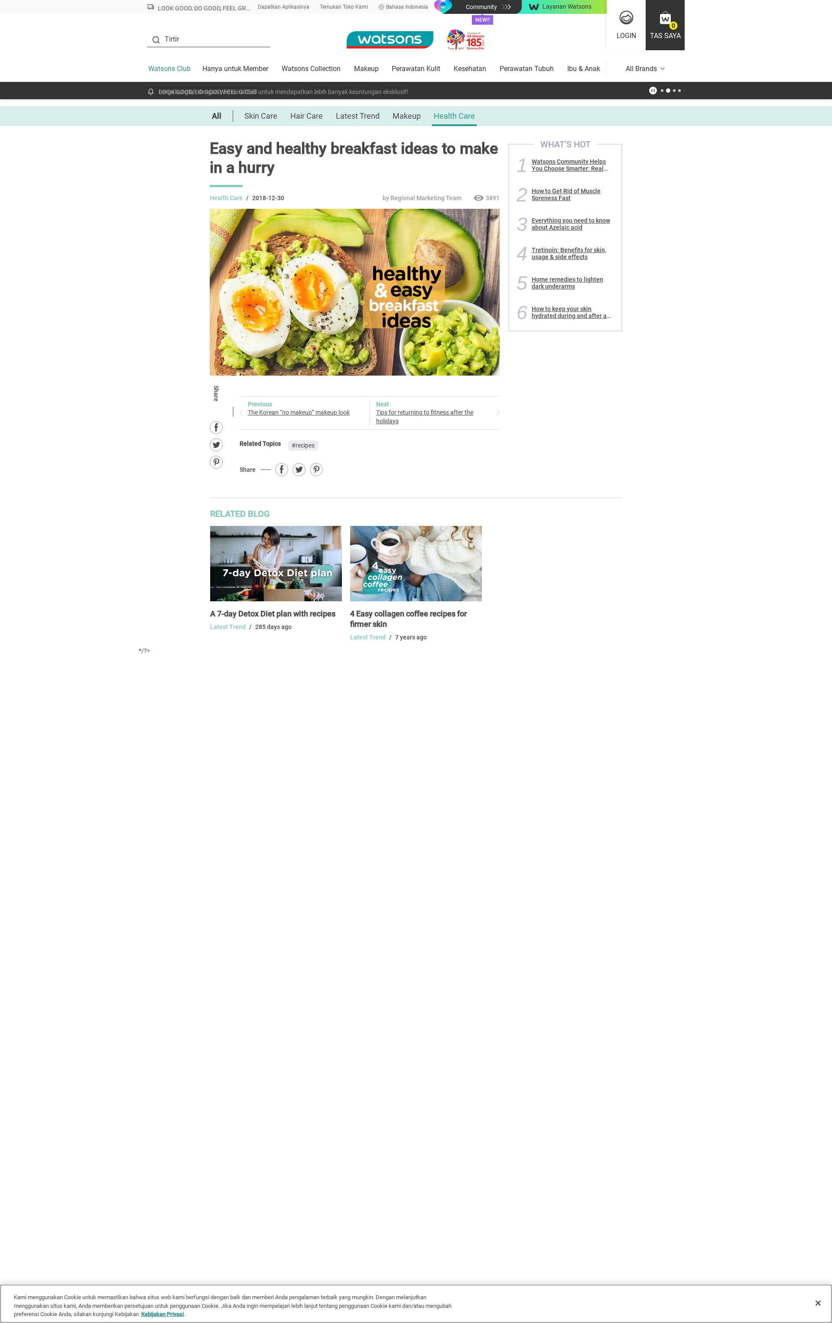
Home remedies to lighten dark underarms (567, 283)
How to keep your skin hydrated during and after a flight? (569, 312)
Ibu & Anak (583, 69)
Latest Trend (358, 115)
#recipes (303, 445)
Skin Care (260, 115)
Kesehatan (470, 69)
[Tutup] (818, 1303)
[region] (416, 1303)
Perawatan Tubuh (527, 69)
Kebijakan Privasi (162, 1314)
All (216, 115)
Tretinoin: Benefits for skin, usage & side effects (569, 253)
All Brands (641, 69)
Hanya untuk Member (235, 69)
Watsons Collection (311, 69)
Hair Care (306, 115)
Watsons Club (169, 69)
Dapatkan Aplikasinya (283, 7)
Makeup (366, 69)
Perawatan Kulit (416, 69)
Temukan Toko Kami (344, 7)
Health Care (454, 115)
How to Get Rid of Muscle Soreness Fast (566, 194)
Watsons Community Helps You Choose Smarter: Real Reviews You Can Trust (569, 165)
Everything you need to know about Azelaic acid (571, 224)
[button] (665, 25)
